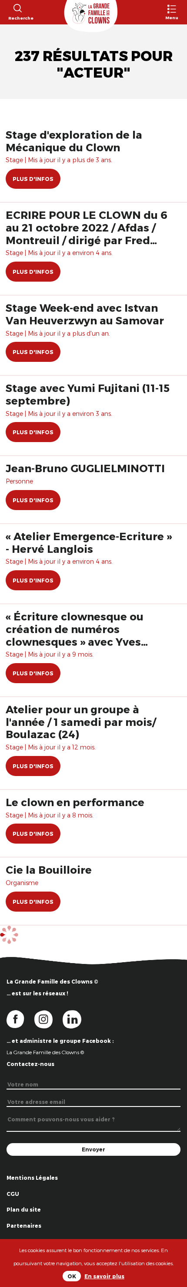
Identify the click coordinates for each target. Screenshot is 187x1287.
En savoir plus (104, 1276)
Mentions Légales (32, 1178)
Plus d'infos (33, 179)
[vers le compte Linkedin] (76, 1018)
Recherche (17, 17)
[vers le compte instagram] (48, 1018)
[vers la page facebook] (20, 1018)
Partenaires (24, 1225)
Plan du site (24, 1209)
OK (71, 1276)
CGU (13, 1194)
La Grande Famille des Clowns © (45, 1052)
